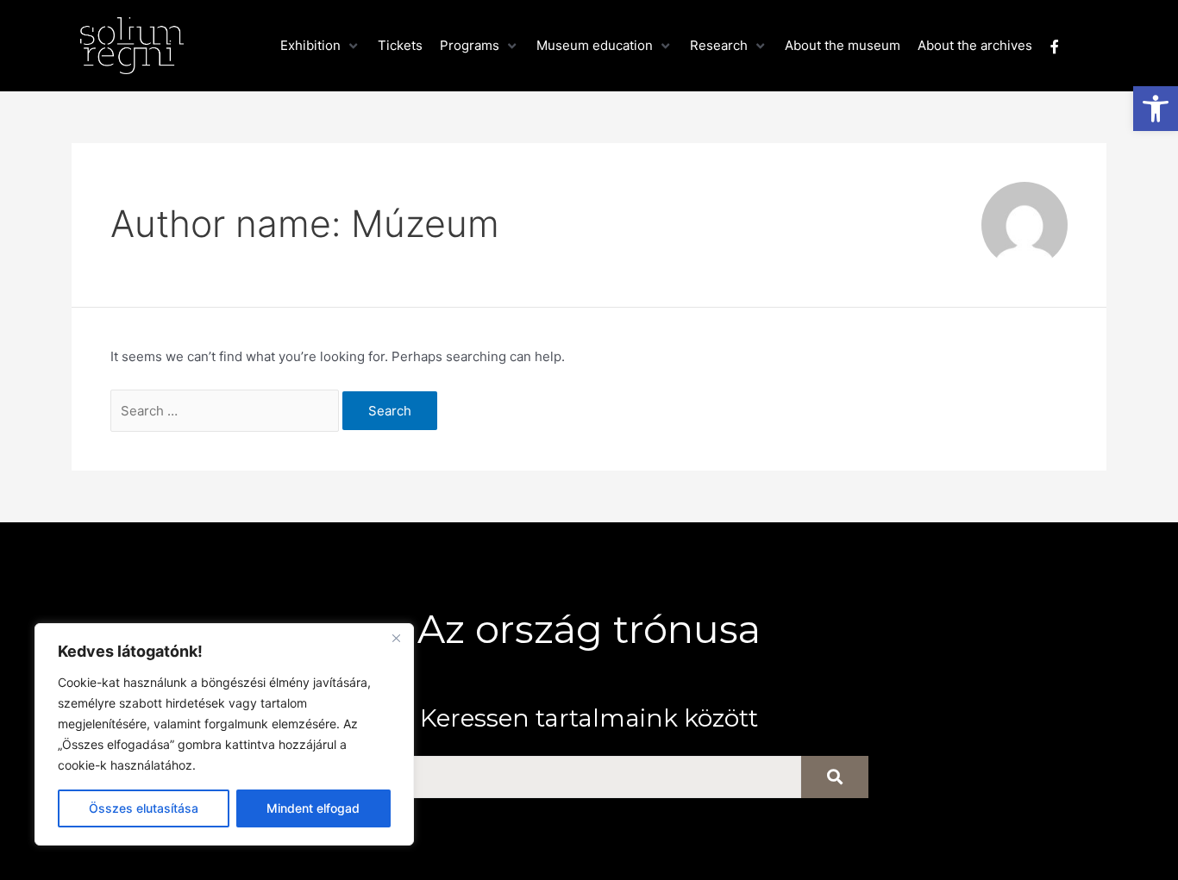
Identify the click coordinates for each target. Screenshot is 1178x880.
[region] (224, 734)
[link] (1155, 108)
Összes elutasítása (143, 808)
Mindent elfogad (313, 808)
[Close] (395, 637)
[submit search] (834, 777)
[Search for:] (226, 411)
